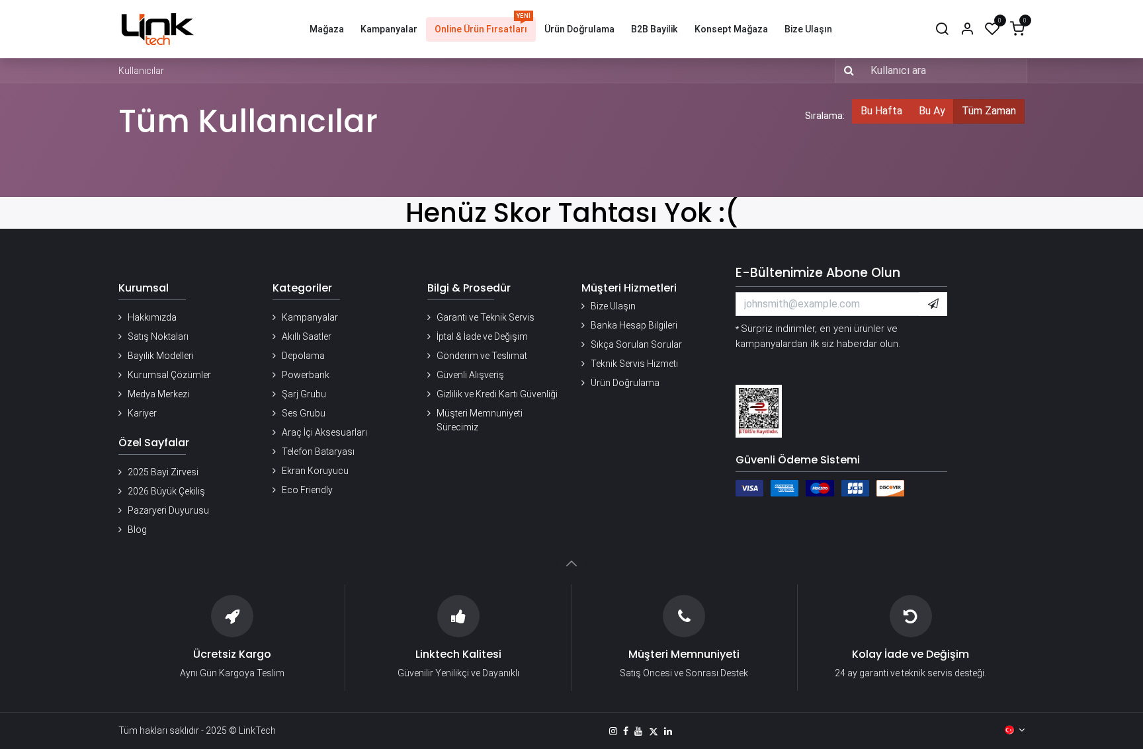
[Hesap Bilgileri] (967, 29)
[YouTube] (638, 731)
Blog (137, 529)
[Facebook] (625, 731)
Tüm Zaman (989, 110)
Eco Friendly (307, 490)
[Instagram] (613, 731)
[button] (933, 304)
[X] (653, 731)
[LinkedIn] (668, 731)
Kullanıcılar (141, 70)
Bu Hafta (881, 110)
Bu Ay (932, 110)
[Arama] (942, 29)
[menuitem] (327, 29)
